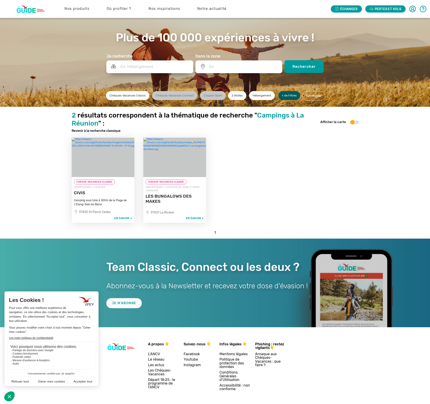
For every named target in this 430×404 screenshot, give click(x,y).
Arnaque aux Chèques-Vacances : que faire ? (268, 359)
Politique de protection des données (231, 363)
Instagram (192, 365)
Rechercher (304, 66)
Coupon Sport (213, 95)
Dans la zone (208, 56)
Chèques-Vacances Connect (175, 95)
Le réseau (156, 359)
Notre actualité (212, 8)
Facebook (192, 354)
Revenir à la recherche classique (96, 131)
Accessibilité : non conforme (234, 387)
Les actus (156, 365)
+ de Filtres (289, 95)
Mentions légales (233, 354)
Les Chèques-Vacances (160, 372)
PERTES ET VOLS (388, 9)
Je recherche (119, 56)
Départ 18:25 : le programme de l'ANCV (161, 383)
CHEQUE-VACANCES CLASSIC (94, 181)
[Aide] (423, 9)
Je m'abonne (124, 303)
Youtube (191, 359)
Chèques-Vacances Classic (128, 95)
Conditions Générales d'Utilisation (229, 376)
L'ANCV (154, 354)
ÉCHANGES (348, 9)
